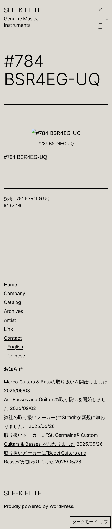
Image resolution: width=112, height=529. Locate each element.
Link (8, 329)
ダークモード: (85, 522)
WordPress (61, 506)
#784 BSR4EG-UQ (31, 198)
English (15, 347)
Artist (10, 320)
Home (10, 284)
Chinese (16, 355)
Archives (13, 311)
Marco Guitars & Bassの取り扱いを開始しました (55, 381)
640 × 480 (13, 205)
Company (14, 293)
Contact (13, 338)
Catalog (12, 302)
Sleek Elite (22, 10)
